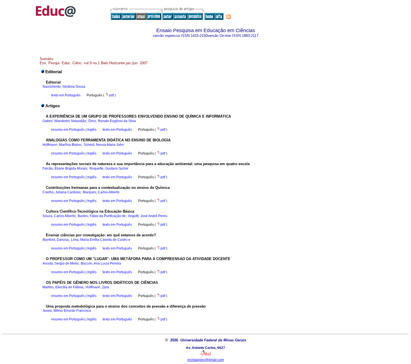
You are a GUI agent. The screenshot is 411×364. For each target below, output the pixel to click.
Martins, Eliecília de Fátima (62, 287)
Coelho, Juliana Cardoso (61, 192)
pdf (112, 95)
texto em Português (66, 95)
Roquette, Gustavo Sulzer (108, 168)
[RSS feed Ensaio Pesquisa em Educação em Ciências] (228, 17)
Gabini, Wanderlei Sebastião (64, 121)
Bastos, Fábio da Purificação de (102, 216)
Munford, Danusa (55, 240)
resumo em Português (68, 130)
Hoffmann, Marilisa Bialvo (61, 145)
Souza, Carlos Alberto (58, 216)
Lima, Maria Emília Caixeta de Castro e (100, 240)
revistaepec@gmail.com (205, 360)
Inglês (91, 130)
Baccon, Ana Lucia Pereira (101, 263)
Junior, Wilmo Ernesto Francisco (66, 311)
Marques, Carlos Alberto (101, 192)
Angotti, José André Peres (147, 216)
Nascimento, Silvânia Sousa (63, 87)
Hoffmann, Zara (97, 287)
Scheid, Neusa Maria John (104, 145)
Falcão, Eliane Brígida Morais (64, 168)
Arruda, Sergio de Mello (60, 263)
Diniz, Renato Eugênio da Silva (112, 121)
